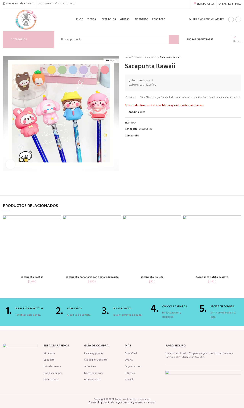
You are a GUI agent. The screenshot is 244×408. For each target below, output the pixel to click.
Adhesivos (90, 367)
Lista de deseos (52, 367)
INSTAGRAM (12, 4)
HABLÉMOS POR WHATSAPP (207, 19)
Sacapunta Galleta (152, 277)
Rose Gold (131, 353)
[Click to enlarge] (10, 164)
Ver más (129, 380)
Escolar (137, 57)
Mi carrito (49, 360)
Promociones (92, 380)
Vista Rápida (58, 238)
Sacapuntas (150, 57)
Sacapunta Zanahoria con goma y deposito (92, 277)
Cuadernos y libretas (95, 360)
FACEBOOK (28, 4)
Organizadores (133, 367)
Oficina (129, 360)
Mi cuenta (49, 353)
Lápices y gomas (93, 353)
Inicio (128, 57)
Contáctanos (50, 380)
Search (174, 39)
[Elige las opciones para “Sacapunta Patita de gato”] (238, 230)
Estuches (130, 373)
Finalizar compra (52, 373)
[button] (58, 230)
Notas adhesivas (93, 373)
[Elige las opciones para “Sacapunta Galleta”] (178, 230)
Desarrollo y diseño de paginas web (109, 402)
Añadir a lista (136, 112)
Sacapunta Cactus (32, 277)
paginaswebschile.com (142, 402)
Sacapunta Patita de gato (212, 277)
